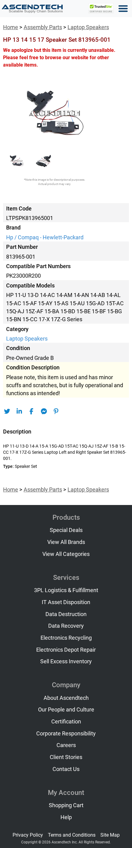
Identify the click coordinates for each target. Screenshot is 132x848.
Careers (66, 745)
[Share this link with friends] (7, 411)
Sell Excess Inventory (66, 661)
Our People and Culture (66, 710)
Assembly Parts (43, 27)
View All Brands (66, 542)
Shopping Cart (66, 805)
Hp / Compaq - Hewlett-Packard (44, 237)
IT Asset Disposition (66, 602)
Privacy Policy (28, 835)
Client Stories (66, 757)
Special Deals (66, 530)
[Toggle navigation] (123, 8)
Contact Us (66, 769)
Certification (66, 722)
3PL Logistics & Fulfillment (66, 590)
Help (66, 817)
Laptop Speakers (88, 27)
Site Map (110, 835)
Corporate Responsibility (66, 733)
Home (10, 27)
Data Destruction (66, 614)
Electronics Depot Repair (66, 650)
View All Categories (66, 554)
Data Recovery (66, 626)
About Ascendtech (66, 698)
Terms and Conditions (71, 835)
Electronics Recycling (66, 638)
